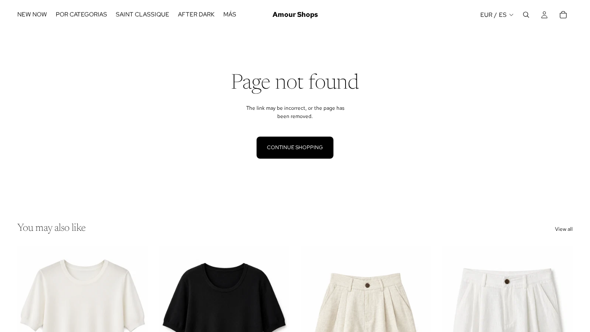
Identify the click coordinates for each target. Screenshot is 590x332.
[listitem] (230, 15)
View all (564, 229)
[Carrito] (563, 14)
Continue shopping (295, 147)
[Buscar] (526, 14)
